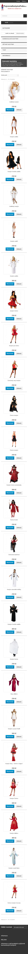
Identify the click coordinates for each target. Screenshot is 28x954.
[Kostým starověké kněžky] (14, 578)
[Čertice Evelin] (14, 508)
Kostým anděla (14, 136)
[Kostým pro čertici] (14, 334)
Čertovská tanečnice (14, 554)
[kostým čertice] (14, 299)
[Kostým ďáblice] (14, 822)
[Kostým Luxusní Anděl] (14, 717)
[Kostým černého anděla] (14, 160)
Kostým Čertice (14, 798)
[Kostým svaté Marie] (14, 857)
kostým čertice (14, 311)
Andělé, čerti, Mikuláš (9, 33)
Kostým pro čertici (14, 345)
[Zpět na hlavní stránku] (2, 33)
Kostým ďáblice (14, 833)
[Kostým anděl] (14, 230)
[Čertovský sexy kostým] (14, 369)
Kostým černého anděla (14, 171)
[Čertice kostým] (14, 404)
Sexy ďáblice (14, 694)
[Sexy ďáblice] (14, 683)
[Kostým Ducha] (14, 648)
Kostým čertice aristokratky (14, 485)
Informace (6, 55)
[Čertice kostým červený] (14, 891)
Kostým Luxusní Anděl (14, 728)
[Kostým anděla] (14, 125)
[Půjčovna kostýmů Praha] (14, 7)
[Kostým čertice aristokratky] (14, 474)
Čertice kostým (14, 415)
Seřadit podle (4, 75)
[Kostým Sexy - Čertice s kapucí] (14, 752)
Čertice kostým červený (14, 903)
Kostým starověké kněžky (14, 589)
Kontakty (18, 1)
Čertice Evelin (14, 520)
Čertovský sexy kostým (14, 380)
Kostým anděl (14, 241)
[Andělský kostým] (14, 90)
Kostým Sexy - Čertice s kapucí (14, 763)
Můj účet (4, 939)
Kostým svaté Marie (14, 868)
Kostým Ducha (14, 659)
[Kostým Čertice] (14, 787)
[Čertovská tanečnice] (14, 543)
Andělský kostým (14, 102)
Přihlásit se (24, 1)
